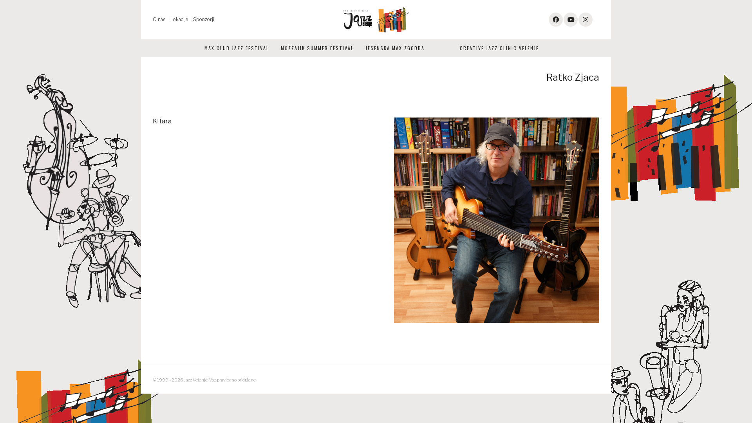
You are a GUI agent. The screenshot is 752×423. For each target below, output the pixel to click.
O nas (159, 19)
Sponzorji (203, 19)
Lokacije (179, 19)
